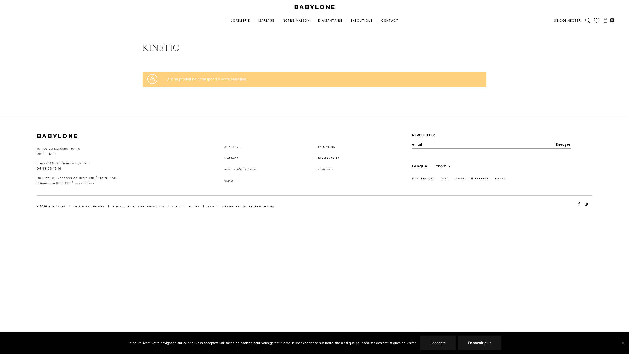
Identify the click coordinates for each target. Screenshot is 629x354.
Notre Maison (296, 20)
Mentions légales (89, 206)
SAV (211, 206)
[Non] (622, 342)
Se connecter (567, 20)
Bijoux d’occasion (240, 170)
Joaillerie (240, 20)
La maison (327, 147)
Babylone (56, 206)
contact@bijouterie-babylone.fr (63, 163)
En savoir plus (480, 343)
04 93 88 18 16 (49, 168)
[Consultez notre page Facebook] (581, 204)
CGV (176, 206)
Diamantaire (330, 20)
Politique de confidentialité (138, 206)
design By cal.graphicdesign (248, 206)
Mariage (266, 20)
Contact (390, 20)
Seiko (228, 181)
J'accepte (438, 343)
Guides (194, 206)
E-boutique (362, 20)
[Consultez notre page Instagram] (588, 204)
